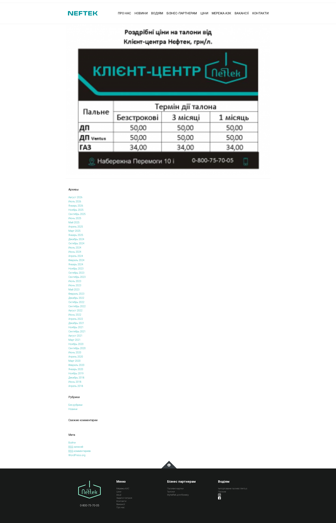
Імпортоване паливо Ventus (232, 488)
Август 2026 (75, 197)
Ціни (118, 491)
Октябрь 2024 (76, 243)
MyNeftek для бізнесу (178, 494)
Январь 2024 (75, 264)
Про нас (120, 507)
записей (75, 446)
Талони (171, 491)
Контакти (121, 501)
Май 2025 (73, 222)
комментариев (79, 451)
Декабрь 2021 (76, 323)
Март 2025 (74, 230)
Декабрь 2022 (76, 298)
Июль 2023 (74, 281)
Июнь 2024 (74, 251)
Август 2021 (75, 335)
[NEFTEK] (83, 13)
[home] (89, 490)
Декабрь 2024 (76, 239)
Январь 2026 (75, 205)
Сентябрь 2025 (77, 214)
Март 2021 (74, 339)
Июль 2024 (74, 247)
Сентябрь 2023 (77, 277)
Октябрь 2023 (76, 272)
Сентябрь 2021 (77, 331)
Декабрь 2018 (76, 377)
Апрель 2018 (75, 386)
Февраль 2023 (76, 293)
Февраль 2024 (76, 260)
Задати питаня (124, 498)
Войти (72, 442)
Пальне (222, 491)
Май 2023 (73, 289)
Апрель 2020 (75, 356)
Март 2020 (74, 360)
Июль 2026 (74, 201)
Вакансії (120, 504)
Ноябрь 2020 (75, 344)
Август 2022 (75, 310)
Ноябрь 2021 (75, 327)
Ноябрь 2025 (75, 209)
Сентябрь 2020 (77, 348)
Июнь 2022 (74, 314)
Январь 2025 (75, 235)
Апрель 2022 (75, 319)
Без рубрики (75, 404)
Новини (72, 409)
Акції (118, 494)
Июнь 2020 (74, 352)
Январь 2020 (75, 369)
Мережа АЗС (122, 488)
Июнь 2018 (74, 381)
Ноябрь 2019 (75, 373)
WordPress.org (76, 455)
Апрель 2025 (75, 226)
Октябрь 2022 (76, 302)
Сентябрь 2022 (77, 306)
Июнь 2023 (74, 285)
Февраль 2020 (76, 365)
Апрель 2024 (75, 256)
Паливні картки (175, 488)
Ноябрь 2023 (75, 268)
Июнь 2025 (74, 218)
